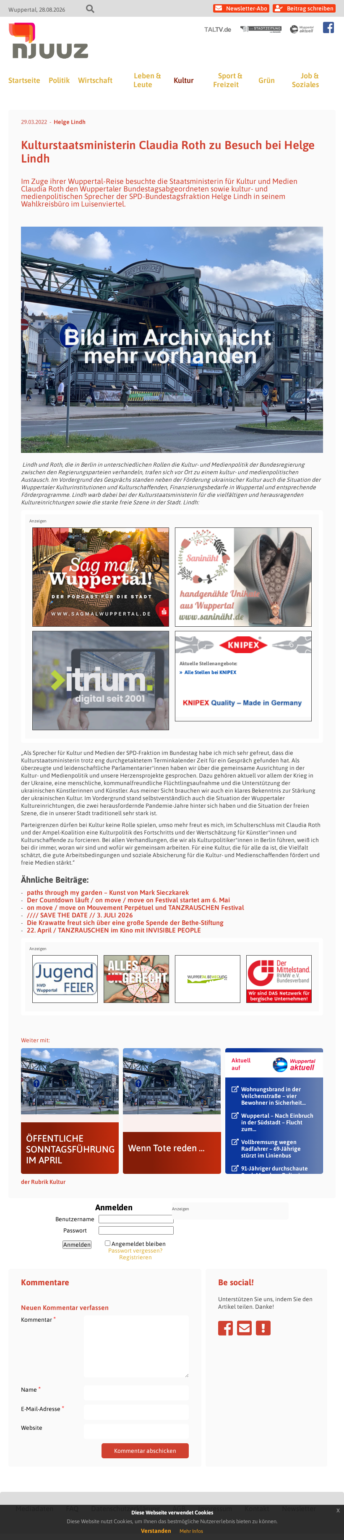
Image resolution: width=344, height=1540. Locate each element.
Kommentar (38, 1319)
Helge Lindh (70, 122)
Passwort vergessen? (135, 1250)
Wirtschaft (95, 80)
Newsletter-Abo (246, 8)
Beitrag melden (263, 1328)
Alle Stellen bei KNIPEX (208, 672)
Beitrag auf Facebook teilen (225, 1328)
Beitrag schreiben (310, 8)
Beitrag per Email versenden (244, 1328)
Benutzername (74, 1219)
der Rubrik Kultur (43, 1181)
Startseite (24, 80)
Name (31, 1389)
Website (31, 1427)
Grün (266, 80)
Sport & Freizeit (227, 80)
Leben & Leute (147, 80)
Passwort (75, 1230)
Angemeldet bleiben (139, 1243)
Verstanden (156, 1530)
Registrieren (135, 1257)
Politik (59, 80)
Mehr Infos (191, 1531)
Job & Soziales (305, 80)
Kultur (184, 80)
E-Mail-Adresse (42, 1409)
